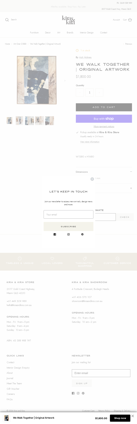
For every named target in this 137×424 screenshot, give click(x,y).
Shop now (120, 418)
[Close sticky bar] (132, 416)
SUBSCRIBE (68, 226)
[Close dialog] (92, 179)
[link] (54, 234)
